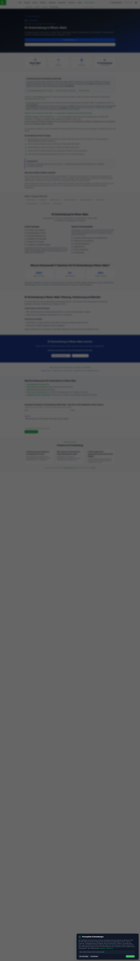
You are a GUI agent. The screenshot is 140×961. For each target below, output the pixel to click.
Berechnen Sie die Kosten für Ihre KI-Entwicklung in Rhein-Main (70, 350)
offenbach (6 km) (57, 370)
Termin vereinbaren (89, 2)
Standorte (37, 7)
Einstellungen (94, 956)
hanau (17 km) (68, 370)
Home (19, 2)
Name (27, 410)
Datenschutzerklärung (39, 428)
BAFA (77, 109)
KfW (75, 109)
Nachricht (28, 416)
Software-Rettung (30, 199)
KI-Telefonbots (43, 199)
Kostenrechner (62, 2)
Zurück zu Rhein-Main (33, 16)
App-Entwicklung (45, 203)
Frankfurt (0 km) (46, 370)
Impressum (102, 948)
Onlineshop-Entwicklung (70, 199)
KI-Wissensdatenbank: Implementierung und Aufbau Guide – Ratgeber (101, 454)
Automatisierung (100, 199)
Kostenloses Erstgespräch (60, 355)
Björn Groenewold (36, 90)
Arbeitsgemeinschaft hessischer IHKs (37, 384)
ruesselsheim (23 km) (79, 370)
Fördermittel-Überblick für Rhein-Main (38, 395)
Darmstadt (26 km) (93, 370)
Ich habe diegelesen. (38, 428)
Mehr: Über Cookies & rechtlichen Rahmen (92, 952)
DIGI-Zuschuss (41, 392)
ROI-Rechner (71, 2)
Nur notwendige (84, 956)
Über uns (35, 2)
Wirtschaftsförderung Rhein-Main (36, 387)
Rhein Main (45, 7)
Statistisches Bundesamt (68, 467)
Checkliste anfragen (31, 431)
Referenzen (43, 2)
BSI (56, 109)
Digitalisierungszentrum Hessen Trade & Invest (40, 389)
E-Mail (72, 410)
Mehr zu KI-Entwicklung (80, 355)
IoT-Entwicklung (57, 203)
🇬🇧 (136, 2)
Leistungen (27, 2)
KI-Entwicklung (39, 97)
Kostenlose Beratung (68, 40)
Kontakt (80, 2)
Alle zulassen (130, 956)
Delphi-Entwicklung (55, 199)
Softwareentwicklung (31, 203)
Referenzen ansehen (70, 44)
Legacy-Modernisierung (86, 199)
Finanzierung (52, 2)
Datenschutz (109, 948)
